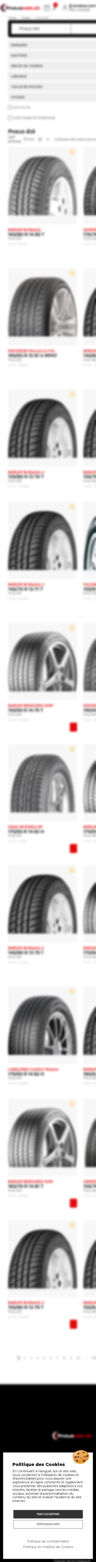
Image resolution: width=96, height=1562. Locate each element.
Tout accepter (48, 1514)
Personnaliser (48, 1524)
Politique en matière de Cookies (48, 1547)
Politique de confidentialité (48, 1541)
